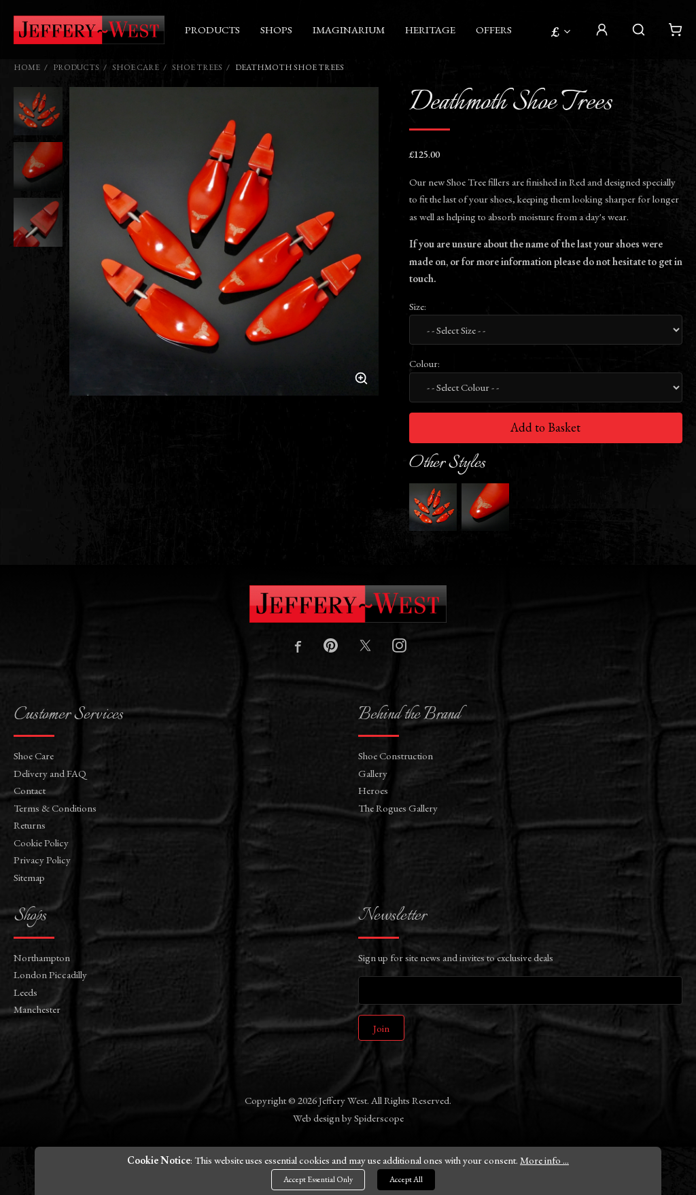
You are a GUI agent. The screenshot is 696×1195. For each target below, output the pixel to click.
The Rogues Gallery (398, 807)
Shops (276, 29)
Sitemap (29, 877)
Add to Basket (545, 427)
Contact (30, 790)
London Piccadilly (50, 974)
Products (212, 29)
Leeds (25, 992)
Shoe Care (135, 67)
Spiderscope (379, 1117)
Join (381, 1028)
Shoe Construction (395, 755)
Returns (30, 824)
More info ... (544, 1160)
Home (27, 67)
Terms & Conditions (55, 807)
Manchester (37, 1009)
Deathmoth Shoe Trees (289, 67)
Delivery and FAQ (50, 773)
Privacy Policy (42, 859)
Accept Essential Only (318, 1179)
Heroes (373, 790)
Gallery (372, 773)
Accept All (406, 1179)
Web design (316, 1117)
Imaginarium (349, 29)
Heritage (430, 29)
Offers (494, 29)
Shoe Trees (197, 67)
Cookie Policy (41, 842)
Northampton (42, 957)
